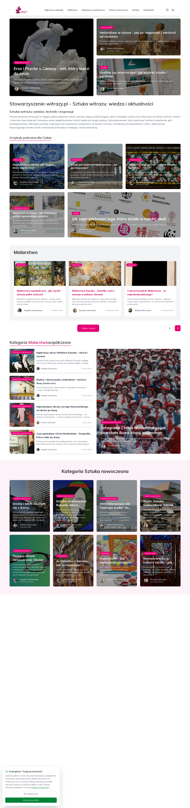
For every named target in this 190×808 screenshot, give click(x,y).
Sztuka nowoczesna (118, 10)
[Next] (178, 328)
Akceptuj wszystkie (31, 800)
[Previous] (170, 328)
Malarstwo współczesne (93, 10)
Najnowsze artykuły (54, 10)
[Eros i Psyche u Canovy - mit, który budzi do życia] (52, 57)
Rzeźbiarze (148, 10)
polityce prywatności (40, 787)
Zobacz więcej (88, 328)
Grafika (104, 67)
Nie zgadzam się (31, 794)
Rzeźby (135, 10)
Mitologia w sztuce (22, 63)
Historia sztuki (106, 27)
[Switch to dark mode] (173, 10)
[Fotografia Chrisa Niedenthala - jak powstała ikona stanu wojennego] (139, 401)
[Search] (167, 10)
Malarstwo (72, 10)
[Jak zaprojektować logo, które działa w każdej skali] (124, 214)
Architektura (76, 160)
